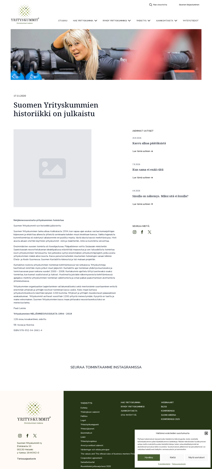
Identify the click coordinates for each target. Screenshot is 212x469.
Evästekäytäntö (164, 464)
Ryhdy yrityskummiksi (115, 20)
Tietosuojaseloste (179, 464)
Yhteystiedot (191, 20)
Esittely (84, 408)
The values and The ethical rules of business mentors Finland (101, 454)
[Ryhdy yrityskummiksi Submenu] (130, 20)
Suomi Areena (168, 415)
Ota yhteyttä (128, 415)
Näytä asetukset (196, 457)
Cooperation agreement (91, 458)
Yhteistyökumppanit (90, 425)
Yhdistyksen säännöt (90, 412)
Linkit (83, 437)
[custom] (149, 232)
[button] (206, 433)
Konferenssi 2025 (170, 419)
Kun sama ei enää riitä (147, 169)
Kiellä (173, 457)
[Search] (150, 4)
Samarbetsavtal (88, 462)
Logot (83, 420)
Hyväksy (149, 457)
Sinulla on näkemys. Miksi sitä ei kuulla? (160, 196)
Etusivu (63, 20)
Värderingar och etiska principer (95, 450)
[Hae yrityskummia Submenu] (96, 20)
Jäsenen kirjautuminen (189, 4)
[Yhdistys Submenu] (150, 20)
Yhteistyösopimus (89, 441)
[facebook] (142, 232)
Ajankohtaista (164, 20)
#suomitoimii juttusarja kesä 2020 (96, 466)
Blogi (164, 407)
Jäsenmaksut (86, 433)
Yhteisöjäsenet (87, 429)
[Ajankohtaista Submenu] (176, 20)
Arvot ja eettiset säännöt (92, 445)
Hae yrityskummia (83, 20)
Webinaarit (167, 403)
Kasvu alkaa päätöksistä (149, 143)
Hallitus (84, 416)
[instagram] (134, 232)
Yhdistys (141, 20)
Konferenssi (168, 411)
